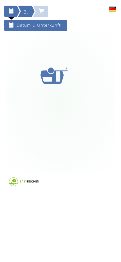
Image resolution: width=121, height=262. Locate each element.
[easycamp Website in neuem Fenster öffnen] (24, 181)
